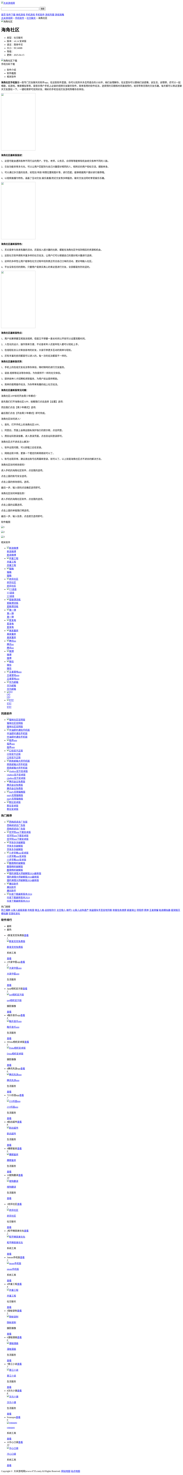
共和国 (30, 910)
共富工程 (11, 1296)
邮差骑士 (131, 910)
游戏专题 (49, 14)
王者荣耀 (153, 910)
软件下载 (10, 14)
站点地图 (75, 1471)
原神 (146, 910)
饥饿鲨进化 (14, 913)
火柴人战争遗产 (81, 910)
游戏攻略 (59, 14)
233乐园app (12, 1107)
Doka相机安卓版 (15, 1053)
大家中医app (13, 974)
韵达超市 (11, 1133)
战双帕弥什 (50, 910)
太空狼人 (61, 910)
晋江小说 (11, 1376)
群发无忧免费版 (15, 947)
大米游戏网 (7, 18)
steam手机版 (13, 1269)
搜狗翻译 (11, 1187)
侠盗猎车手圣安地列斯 (100, 910)
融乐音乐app (13, 1027)
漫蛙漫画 (11, 1349)
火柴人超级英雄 (19, 910)
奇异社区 (11, 1216)
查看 (26, 935)
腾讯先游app (13, 1080)
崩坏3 (69, 910)
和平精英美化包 (15, 1242)
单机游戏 (20, 14)
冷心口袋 (11, 1454)
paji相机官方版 (14, 1000)
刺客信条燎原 (119, 910)
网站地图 (65, 1471)
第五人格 (39, 910)
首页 (3, 14)
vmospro (11, 1427)
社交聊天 (31, 18)
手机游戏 (30, 14)
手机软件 (40, 14)
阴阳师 (140, 910)
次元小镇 (11, 1402)
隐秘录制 (11, 1322)
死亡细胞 (5, 910)
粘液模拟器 (164, 910)
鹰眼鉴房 (11, 1160)
